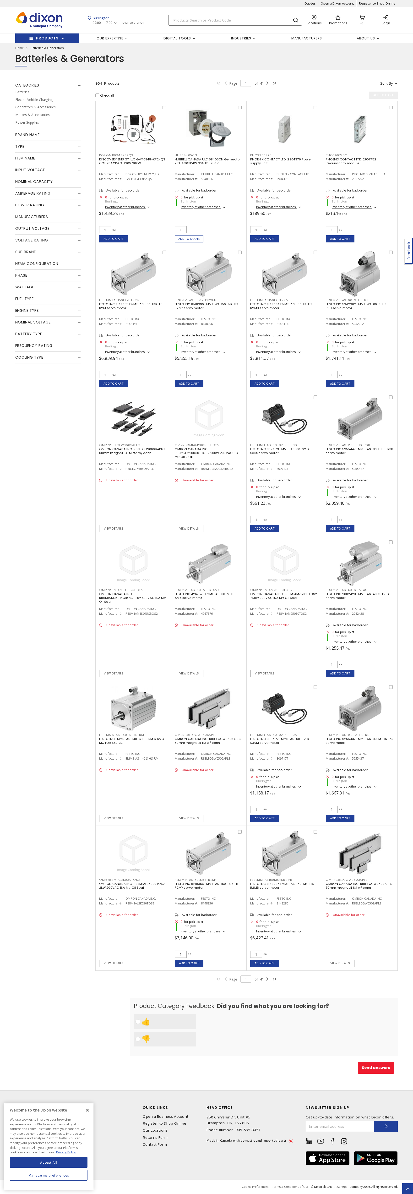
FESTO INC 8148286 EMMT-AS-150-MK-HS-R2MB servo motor (282, 886)
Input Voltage (30, 169)
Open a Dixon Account (337, 3)
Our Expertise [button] (110, 38)
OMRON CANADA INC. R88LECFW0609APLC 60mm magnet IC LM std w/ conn (132, 451)
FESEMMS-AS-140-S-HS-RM (121, 735)
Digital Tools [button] (177, 38)
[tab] (48, 85)
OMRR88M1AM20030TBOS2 (197, 445)
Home (19, 48)
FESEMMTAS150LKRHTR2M (119, 300)
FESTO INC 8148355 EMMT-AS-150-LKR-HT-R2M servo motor (132, 306)
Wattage (24, 287)
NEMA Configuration (36, 263)
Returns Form (155, 1137)
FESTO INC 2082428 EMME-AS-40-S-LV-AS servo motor (358, 596)
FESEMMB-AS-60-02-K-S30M (274, 735)
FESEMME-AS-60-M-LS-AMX (197, 590)
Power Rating (29, 205)
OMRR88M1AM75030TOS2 (271, 590)
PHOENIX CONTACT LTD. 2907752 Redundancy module (351, 161)
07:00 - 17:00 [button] (102, 23)
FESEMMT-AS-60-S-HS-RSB (348, 300)
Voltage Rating (31, 240)
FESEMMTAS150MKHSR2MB (271, 880)
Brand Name (27, 134)
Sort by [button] (386, 83)
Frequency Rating (34, 345)
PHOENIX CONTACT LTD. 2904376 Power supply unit (281, 161)
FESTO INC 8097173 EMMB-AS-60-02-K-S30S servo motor (280, 451)
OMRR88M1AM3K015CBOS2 (121, 590)
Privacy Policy (66, 1152)
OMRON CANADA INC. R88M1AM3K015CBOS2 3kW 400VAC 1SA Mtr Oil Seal (132, 598)
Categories (27, 85)
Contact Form (155, 1144)
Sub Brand (26, 251)
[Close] (87, 1110)
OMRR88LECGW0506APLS (195, 735)
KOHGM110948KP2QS (116, 155)
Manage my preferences (48, 1175)
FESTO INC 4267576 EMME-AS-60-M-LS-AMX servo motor (205, 596)
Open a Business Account (165, 1116)
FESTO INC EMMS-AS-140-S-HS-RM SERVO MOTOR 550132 (131, 741)
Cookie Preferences (255, 1186)
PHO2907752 (336, 155)
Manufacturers (306, 38)
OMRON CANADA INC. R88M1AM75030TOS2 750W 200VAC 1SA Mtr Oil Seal (283, 596)
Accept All (48, 1162)
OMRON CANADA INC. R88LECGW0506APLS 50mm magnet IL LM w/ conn (208, 741)
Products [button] (47, 38)
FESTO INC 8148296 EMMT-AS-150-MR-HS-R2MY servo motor (207, 306)
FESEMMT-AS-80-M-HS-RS (348, 735)
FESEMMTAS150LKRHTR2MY (196, 880)
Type (19, 146)
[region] (48, 1146)
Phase (21, 275)
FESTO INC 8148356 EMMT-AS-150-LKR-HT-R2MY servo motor (207, 886)
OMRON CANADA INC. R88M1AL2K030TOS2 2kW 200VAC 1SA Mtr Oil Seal (132, 886)
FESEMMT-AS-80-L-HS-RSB (348, 445)
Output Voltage (32, 228)
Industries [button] (241, 38)
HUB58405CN (186, 155)
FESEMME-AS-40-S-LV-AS (346, 590)
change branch (133, 23)
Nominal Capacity (34, 181)
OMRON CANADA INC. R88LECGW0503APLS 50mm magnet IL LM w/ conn (359, 886)
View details (114, 528)
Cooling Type (29, 357)
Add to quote (189, 239)
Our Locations (155, 1130)
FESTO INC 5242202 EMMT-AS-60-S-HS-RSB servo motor (357, 306)
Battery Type (28, 333)
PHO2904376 (261, 155)
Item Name (25, 158)
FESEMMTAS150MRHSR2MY (196, 300)
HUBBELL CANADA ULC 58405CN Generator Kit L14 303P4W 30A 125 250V (208, 161)
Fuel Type (24, 298)
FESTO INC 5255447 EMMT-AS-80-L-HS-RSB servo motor (359, 451)
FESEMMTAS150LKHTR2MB (270, 300)
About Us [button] (366, 38)
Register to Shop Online (377, 3)
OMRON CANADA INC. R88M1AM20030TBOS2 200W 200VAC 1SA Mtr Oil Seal (207, 453)
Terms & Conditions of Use (290, 1187)
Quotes (310, 3)
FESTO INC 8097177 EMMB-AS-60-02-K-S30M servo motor (280, 741)
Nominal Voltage (33, 322)
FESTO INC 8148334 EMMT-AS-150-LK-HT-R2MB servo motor (282, 306)
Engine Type (27, 310)
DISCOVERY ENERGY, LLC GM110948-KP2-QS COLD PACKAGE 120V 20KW (132, 161)
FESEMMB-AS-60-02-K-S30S (273, 445)
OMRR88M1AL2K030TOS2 (119, 880)
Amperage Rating (33, 193)
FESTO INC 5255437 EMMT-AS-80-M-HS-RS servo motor (359, 741)
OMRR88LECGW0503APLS (346, 880)
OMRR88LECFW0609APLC (119, 445)
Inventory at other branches (125, 207)
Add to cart (113, 239)
